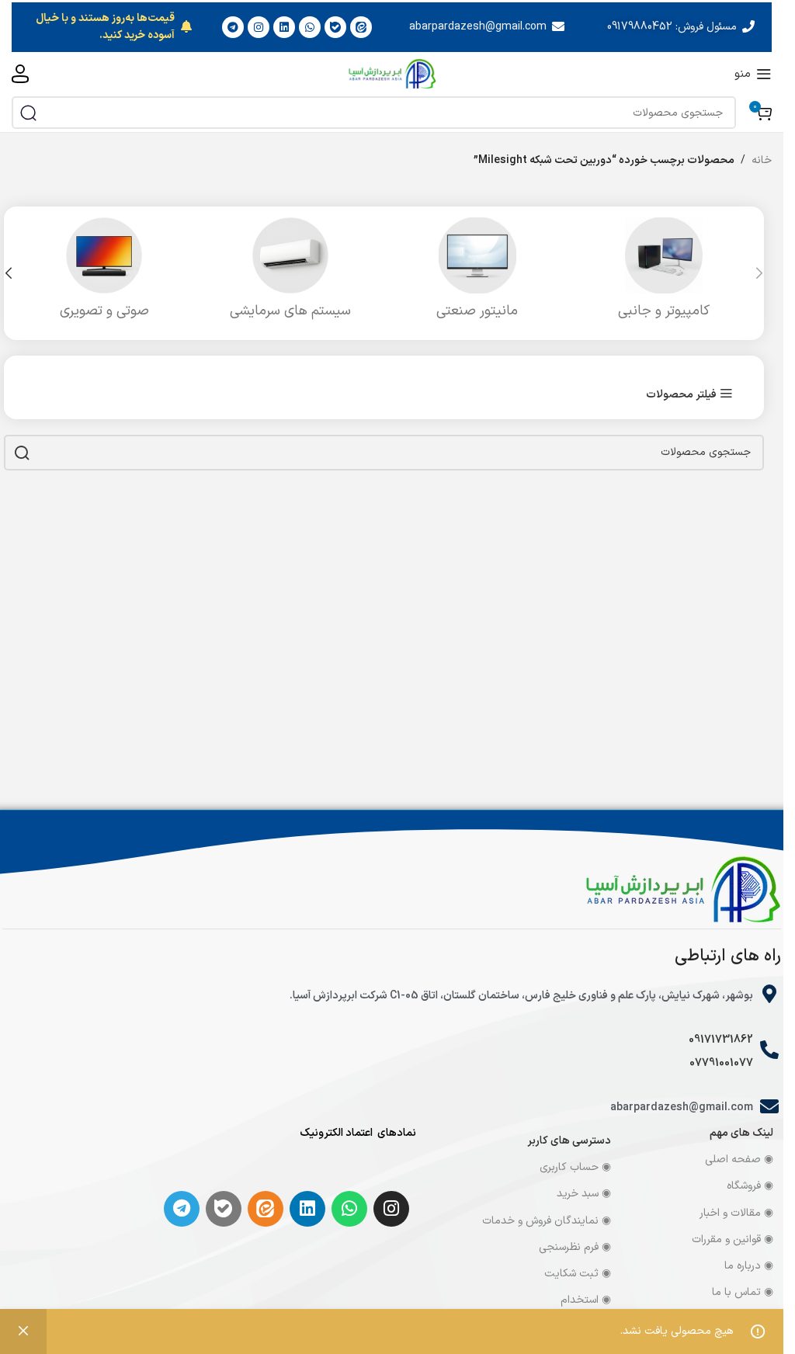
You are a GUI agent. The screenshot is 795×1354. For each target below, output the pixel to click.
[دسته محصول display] (477, 272)
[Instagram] (391, 1209)
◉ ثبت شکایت (577, 1273)
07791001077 (721, 1063)
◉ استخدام (586, 1300)
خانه (762, 160)
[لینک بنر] (391, 27)
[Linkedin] (307, 1209)
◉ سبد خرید (584, 1194)
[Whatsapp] (349, 1209)
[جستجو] (28, 112)
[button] (759, 273)
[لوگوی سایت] (391, 73)
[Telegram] (182, 1209)
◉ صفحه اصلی (739, 1159)
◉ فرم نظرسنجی (575, 1247)
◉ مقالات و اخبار (736, 1213)
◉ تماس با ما (742, 1292)
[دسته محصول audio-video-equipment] (104, 272)
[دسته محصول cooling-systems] (290, 272)
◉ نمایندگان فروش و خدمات (546, 1221)
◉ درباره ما (748, 1266)
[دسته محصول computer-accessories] (664, 272)
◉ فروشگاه (750, 1186)
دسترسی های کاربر (569, 1141)
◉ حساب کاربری (575, 1167)
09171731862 (721, 1040)
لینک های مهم (741, 1133)
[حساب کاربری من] (20, 73)
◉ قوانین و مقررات (732, 1239)
